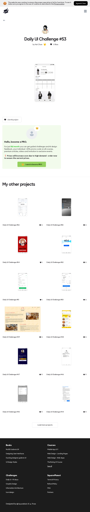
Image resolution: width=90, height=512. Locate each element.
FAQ (49, 488)
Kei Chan (38, 44)
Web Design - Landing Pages (57, 453)
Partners (50, 492)
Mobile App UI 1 (52, 449)
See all (49, 466)
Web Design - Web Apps (55, 458)
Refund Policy (52, 484)
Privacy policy (59, 4)
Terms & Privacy (53, 479)
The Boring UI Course (54, 462)
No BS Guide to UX (12, 449)
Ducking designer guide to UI (16, 458)
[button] (4, 20)
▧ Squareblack (22, 504)
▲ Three (33, 504)
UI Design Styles (11, 462)
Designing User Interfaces (15, 453)
